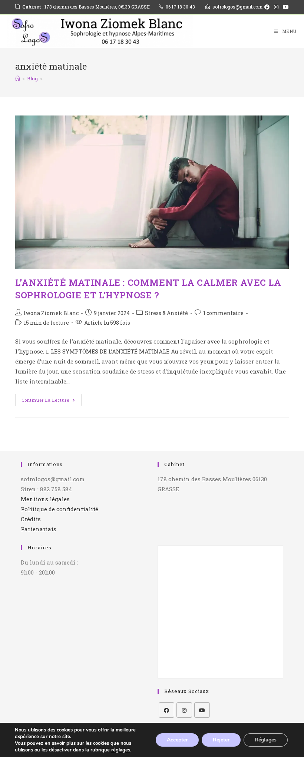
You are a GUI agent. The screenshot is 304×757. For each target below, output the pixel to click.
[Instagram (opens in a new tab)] (276, 7)
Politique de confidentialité (59, 509)
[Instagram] (184, 710)
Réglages (266, 739)
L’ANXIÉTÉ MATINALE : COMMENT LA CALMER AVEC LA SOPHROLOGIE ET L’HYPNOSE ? (148, 289)
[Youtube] (202, 710)
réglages (120, 750)
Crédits (31, 519)
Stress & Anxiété (166, 312)
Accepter (177, 739)
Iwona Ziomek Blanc (51, 312)
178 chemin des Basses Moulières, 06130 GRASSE (86, 7)
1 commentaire (223, 312)
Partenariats (38, 529)
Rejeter (221, 739)
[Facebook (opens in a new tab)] (267, 7)
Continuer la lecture (52, 398)
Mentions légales (45, 499)
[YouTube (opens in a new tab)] (285, 7)
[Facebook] (166, 710)
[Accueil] (17, 78)
